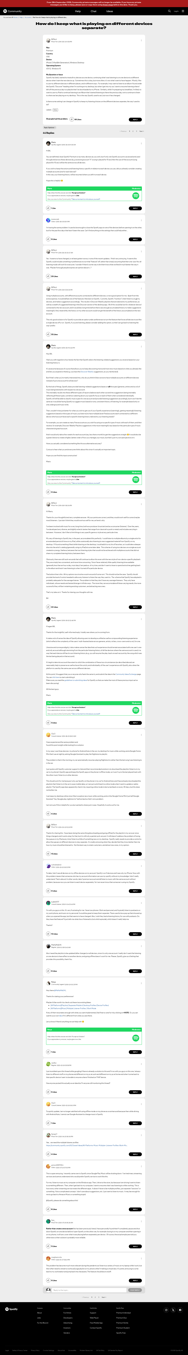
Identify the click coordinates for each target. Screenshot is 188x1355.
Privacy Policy (35, 1350)
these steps (108, 4)
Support (93, 1313)
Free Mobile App (96, 1323)
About (39, 1313)
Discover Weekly (87, 371)
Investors (66, 1328)
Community (15, 11)
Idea (60, 1015)
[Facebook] (180, 1310)
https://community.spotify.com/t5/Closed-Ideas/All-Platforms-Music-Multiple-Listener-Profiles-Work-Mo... (87, 1145)
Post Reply (135, 1290)
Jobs (39, 1318)
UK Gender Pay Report (115, 1350)
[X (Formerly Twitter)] (173, 1310)
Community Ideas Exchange (126, 674)
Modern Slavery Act (86, 1350)
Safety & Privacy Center (20, 1350)
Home (15, 17)
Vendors (66, 1333)
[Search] (169, 11)
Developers (67, 1318)
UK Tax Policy (100, 1350)
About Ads (61, 1350)
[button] (141, 40)
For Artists (67, 1313)
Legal (7, 1350)
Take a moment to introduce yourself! (86, 199)
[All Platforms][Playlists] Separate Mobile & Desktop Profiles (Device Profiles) (79, 1005)
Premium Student (123, 1328)
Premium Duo (121, 1318)
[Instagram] (166, 1310)
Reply (135, 120)
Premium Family (122, 1323)
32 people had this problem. (57, 119)
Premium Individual (123, 1313)
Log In (176, 11)
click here (55, 677)
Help (78, 11)
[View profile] (48, 40)
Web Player (94, 1318)
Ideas (109, 11)
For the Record (42, 1323)
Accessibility (72, 1350)
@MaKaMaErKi (60, 990)
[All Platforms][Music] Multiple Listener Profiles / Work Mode (73, 1008)
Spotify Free (121, 1333)
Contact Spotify (96, 1328)
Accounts (28, 17)
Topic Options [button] (49, 127)
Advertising (67, 1323)
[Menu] (183, 11)
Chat (93, 11)
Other (55, 110)
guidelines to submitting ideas (75, 680)
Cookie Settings (48, 1350)
